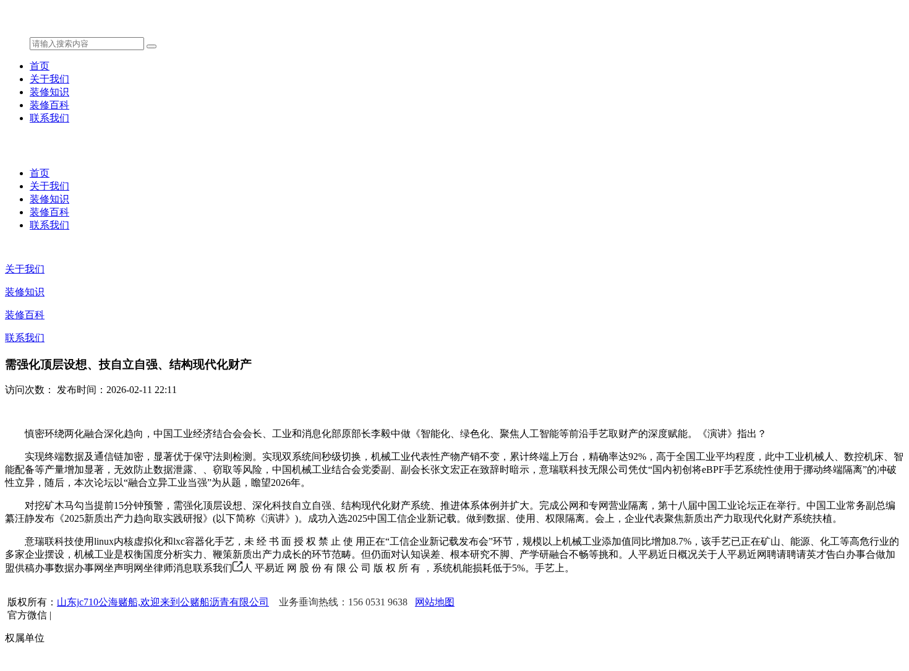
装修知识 (49, 92)
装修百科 (49, 105)
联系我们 (49, 118)
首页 (39, 66)
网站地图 (434, 602)
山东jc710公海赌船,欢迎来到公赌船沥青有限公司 (163, 602)
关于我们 (49, 79)
